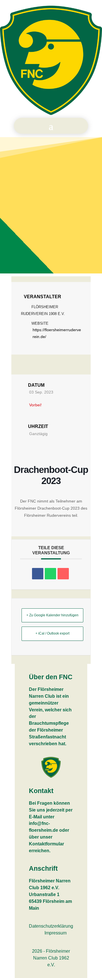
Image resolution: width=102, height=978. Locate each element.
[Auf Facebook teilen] (37, 573)
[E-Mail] (63, 573)
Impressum (55, 932)
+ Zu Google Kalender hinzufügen (52, 615)
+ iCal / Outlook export (52, 633)
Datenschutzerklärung (51, 926)
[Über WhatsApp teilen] (50, 573)
